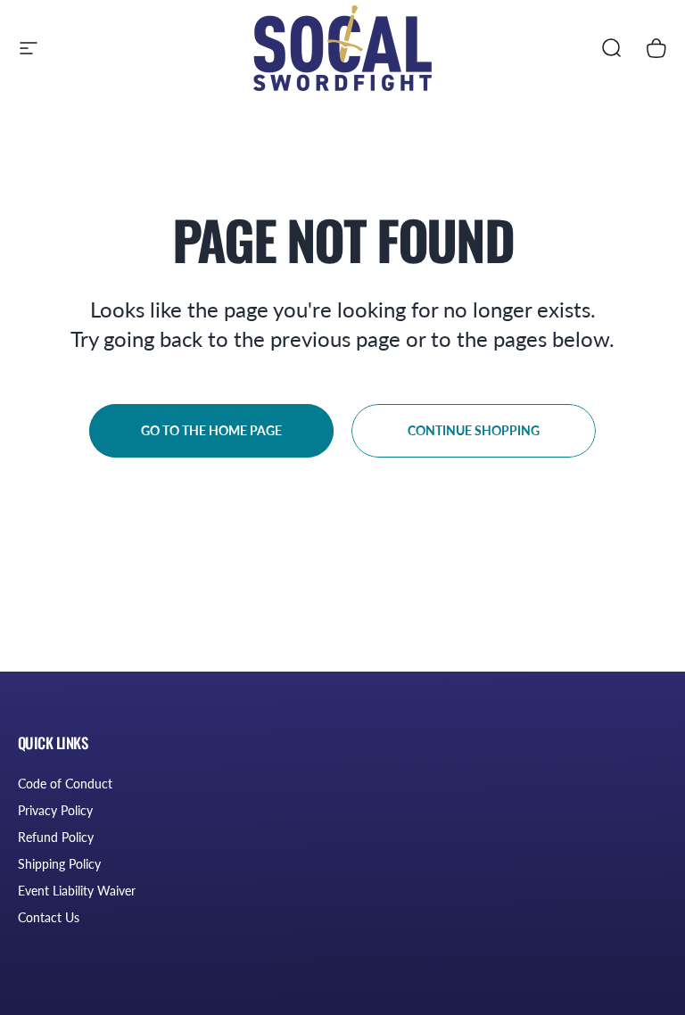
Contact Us (48, 917)
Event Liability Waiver (77, 890)
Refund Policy (56, 837)
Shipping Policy (59, 863)
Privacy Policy (55, 810)
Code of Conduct (65, 783)
